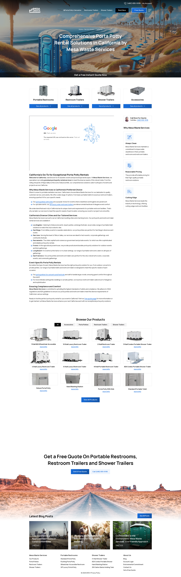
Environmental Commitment (133, 564)
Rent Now (122, 10)
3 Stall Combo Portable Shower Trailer (137, 344)
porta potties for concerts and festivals (50, 275)
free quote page (90, 299)
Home (81, 29)
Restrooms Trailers (91, 10)
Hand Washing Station (75, 387)
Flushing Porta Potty (68, 562)
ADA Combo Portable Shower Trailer (137, 367)
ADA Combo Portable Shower (102, 562)
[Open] (150, 10)
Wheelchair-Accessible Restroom (73, 564)
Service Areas (89, 29)
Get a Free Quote (129, 570)
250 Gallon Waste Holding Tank (103, 567)
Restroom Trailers (35, 564)
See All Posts (144, 516)
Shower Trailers (106, 10)
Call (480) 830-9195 (100, 472)
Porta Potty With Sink (106, 389)
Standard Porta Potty (68, 559)
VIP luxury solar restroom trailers (61, 204)
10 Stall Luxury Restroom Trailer (75, 344)
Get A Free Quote (80, 472)
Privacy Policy (95, 573)
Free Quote (139, 10)
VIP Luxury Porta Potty (68, 567)
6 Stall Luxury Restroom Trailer (74, 367)
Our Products (34, 559)
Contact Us (127, 567)
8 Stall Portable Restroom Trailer (106, 367)
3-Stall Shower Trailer (99, 559)
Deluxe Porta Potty (43, 388)
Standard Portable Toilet (137, 389)
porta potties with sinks (44, 202)
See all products (42, 106)
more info (43, 347)
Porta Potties (34, 562)
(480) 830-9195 (134, 3)
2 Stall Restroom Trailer (106, 344)
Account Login (128, 562)
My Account (147, 3)
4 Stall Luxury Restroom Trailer (43, 367)
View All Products (90, 400)
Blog (125, 559)
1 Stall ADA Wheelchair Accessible (43, 344)
